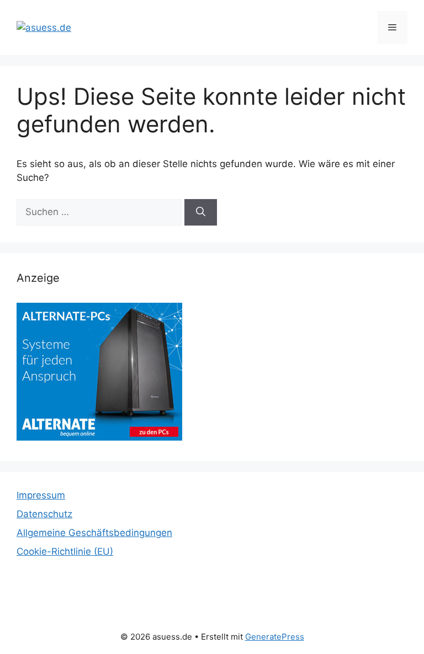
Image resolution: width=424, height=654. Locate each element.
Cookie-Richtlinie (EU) (65, 551)
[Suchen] (200, 212)
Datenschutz (44, 513)
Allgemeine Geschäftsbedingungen (94, 532)
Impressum (41, 495)
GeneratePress (274, 636)
